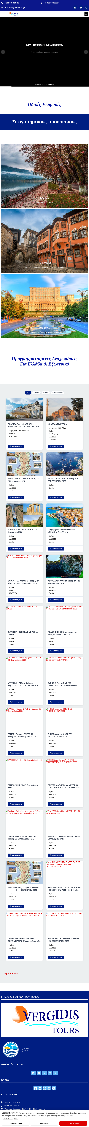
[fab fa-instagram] (45, 1088)
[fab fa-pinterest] (54, 1088)
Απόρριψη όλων (16, 1123)
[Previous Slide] (3, 52)
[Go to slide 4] (40, 84)
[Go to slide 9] (50, 84)
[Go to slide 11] (53, 84)
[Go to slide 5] (42, 84)
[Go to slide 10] (52, 84)
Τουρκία (36, 392)
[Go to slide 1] (35, 84)
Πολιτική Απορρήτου (10, 1118)
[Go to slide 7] (46, 84)
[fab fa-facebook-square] (35, 1088)
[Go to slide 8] (48, 84)
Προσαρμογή (44, 1123)
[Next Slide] (86, 52)
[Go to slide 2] (37, 84)
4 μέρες (45, 392)
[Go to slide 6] (44, 84)
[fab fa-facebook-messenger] (40, 1088)
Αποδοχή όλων (73, 1123)
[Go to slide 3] (39, 84)
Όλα (28, 392)
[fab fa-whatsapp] (49, 1088)
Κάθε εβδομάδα (57, 392)
